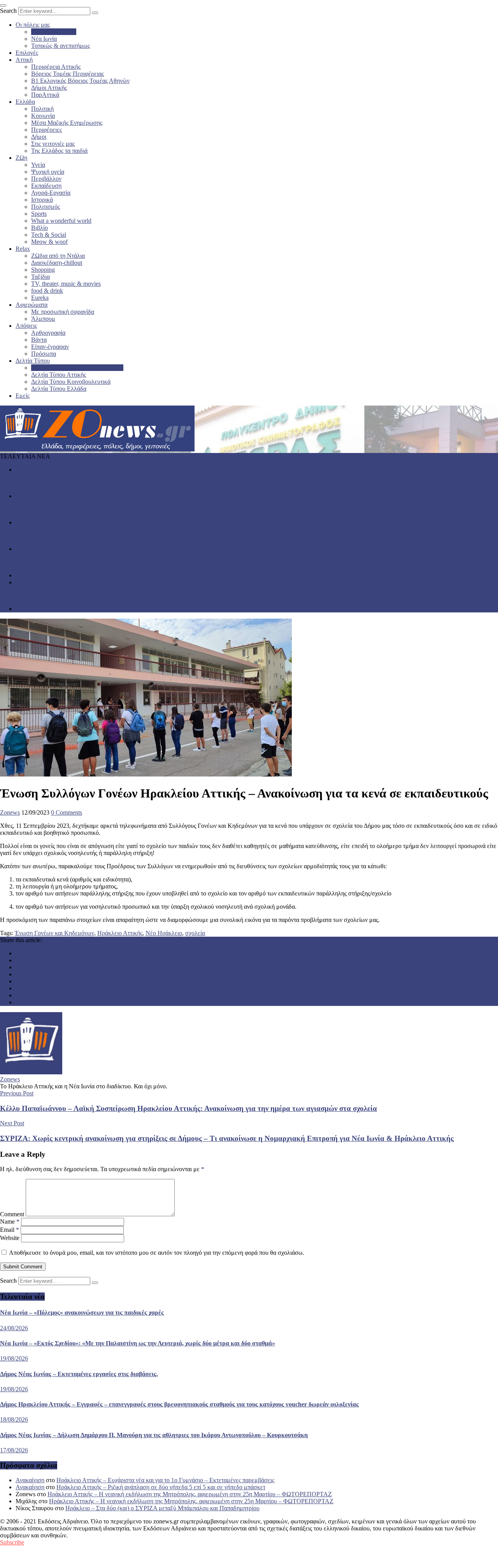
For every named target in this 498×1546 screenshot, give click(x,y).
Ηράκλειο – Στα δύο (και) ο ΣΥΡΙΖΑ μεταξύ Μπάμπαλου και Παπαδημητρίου (162, 1508)
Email (9, 1229)
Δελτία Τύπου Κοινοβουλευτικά (70, 381)
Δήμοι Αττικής (49, 87)
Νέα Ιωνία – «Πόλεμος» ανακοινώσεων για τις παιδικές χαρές (77, 482)
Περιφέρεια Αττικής (56, 66)
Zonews (10, 812)
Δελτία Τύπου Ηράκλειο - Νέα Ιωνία (61, 496)
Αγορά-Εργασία (50, 192)
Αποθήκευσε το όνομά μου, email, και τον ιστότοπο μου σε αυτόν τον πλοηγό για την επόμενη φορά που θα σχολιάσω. (156, 1252)
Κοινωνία (43, 115)
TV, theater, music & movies (66, 283)
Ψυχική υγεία (47, 171)
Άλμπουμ (43, 318)
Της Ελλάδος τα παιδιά (59, 150)
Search (8, 10)
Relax (23, 248)
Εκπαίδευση (46, 185)
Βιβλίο (39, 227)
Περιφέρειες (46, 129)
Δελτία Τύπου (33, 360)
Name (9, 1221)
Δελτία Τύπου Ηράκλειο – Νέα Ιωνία (77, 367)
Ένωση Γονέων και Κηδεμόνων (54, 933)
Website (9, 1238)
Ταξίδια (40, 276)
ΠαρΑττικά (45, 94)
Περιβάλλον (46, 178)
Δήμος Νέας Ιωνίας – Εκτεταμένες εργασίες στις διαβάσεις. (73, 535)
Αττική (24, 59)
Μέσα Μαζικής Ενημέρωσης (66, 122)
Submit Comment (22, 1267)
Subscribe (12, 1542)
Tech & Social (48, 234)
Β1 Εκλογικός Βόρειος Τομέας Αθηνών (80, 80)
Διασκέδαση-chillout (56, 262)
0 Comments (66, 812)
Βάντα (39, 339)
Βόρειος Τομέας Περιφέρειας (67, 73)
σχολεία (195, 933)
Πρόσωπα (43, 353)
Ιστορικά (42, 199)
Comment (12, 1214)
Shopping (43, 269)
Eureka (40, 297)
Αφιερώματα (31, 304)
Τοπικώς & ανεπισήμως (60, 45)
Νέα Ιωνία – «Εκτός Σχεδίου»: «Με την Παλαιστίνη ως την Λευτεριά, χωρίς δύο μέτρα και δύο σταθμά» (129, 509)
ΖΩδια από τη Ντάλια (58, 255)
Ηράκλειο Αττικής (53, 31)
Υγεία (38, 164)
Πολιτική (42, 108)
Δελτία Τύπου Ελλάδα (58, 388)
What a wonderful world (61, 220)
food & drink (47, 290)
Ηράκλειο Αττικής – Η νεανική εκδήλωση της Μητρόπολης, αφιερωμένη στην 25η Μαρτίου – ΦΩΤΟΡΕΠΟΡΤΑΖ (189, 1494)
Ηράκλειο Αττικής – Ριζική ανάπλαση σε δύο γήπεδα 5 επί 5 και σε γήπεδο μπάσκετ (160, 1487)
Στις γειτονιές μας (53, 143)
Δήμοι (38, 136)
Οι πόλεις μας (33, 24)
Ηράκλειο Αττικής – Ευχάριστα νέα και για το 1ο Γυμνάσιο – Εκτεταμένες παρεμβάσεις (165, 1480)
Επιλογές (27, 52)
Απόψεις (26, 325)
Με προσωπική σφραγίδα (62, 311)
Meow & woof (49, 241)
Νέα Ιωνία (44, 38)
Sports (39, 213)
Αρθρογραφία (48, 332)
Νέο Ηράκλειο (164, 933)
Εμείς (23, 395)
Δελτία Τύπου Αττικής (58, 374)
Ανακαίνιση (30, 1480)
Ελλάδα (25, 101)
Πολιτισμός (45, 206)
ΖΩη (21, 157)
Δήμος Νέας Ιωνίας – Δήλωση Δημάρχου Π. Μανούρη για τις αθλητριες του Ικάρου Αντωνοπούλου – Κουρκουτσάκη (145, 595)
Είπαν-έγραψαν (50, 346)
